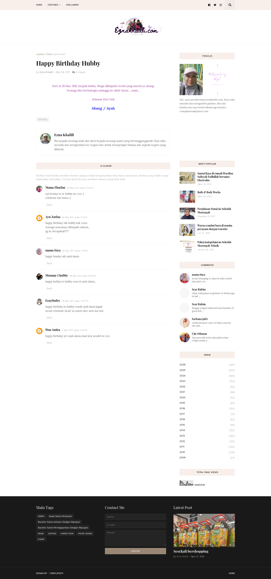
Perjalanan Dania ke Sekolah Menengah (214, 210)
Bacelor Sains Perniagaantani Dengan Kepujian (63, 527)
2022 (207, 386)
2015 (207, 424)
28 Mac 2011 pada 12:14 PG (80, 188)
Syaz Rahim (199, 289)
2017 (207, 414)
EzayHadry (52, 300)
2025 (207, 370)
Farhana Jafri (200, 319)
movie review (85, 533)
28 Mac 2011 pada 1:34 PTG (75, 301)
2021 (207, 392)
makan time (67, 533)
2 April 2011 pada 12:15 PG (74, 330)
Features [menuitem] (53, 5)
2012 (207, 441)
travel (41, 539)
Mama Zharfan (55, 187)
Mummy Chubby (56, 275)
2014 (207, 430)
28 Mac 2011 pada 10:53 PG (83, 276)
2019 (207, 402)
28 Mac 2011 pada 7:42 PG (75, 251)
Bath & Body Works (208, 192)
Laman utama (44, 54)
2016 (207, 419)
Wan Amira (52, 330)
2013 (207, 435)
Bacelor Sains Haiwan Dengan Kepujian (59, 522)
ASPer (41, 516)
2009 (207, 457)
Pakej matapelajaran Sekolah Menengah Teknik (214, 243)
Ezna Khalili (64, 134)
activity (52, 533)
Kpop (41, 533)
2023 (207, 381)
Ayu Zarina (52, 217)
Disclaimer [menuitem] (72, 5)
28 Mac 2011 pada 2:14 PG (74, 217)
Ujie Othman (199, 334)
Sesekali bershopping (191, 551)
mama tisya (52, 250)
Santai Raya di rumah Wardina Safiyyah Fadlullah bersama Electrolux (215, 177)
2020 (207, 397)
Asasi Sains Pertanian (60, 516)
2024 (207, 375)
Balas (49, 205)
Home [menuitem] (39, 5)
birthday (59, 54)
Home (232, 573)
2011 (207, 446)
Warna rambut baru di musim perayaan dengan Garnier (214, 227)
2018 (207, 408)
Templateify (56, 573)
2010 (207, 452)
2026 (207, 364)
